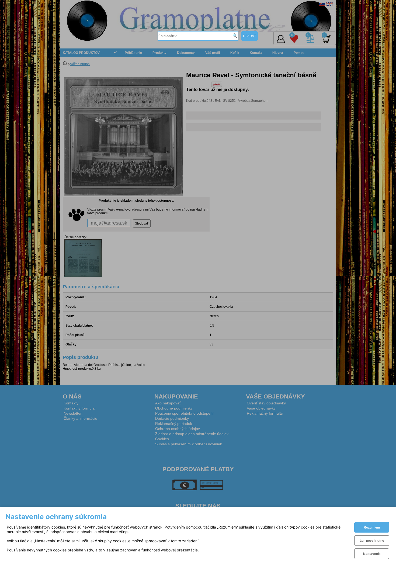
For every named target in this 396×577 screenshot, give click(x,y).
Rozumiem (372, 527)
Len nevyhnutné (372, 541)
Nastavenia (372, 554)
